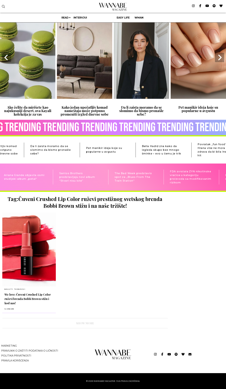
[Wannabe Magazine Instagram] (193, 6)
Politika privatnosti (16, 355)
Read (65, 17)
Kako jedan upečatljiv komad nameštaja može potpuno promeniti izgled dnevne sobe (85, 111)
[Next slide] (219, 57)
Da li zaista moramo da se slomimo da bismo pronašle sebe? (141, 111)
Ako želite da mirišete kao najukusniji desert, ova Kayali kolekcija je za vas (27, 111)
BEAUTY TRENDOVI (14, 289)
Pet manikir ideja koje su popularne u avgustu (198, 109)
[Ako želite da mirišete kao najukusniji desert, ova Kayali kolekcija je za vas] (27, 98)
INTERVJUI (80, 17)
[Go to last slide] (6, 57)
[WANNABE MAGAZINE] (113, 358)
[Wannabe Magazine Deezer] (221, 6)
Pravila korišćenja (15, 360)
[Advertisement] (193, 217)
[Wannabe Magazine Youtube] (207, 6)
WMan (139, 17)
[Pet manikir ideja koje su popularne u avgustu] (198, 98)
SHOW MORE (85, 323)
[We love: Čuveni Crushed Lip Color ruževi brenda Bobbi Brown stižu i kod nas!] (29, 249)
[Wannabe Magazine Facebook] (200, 6)
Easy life (123, 17)
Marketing (9, 345)
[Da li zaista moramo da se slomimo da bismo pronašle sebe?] (141, 98)
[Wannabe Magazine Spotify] (214, 6)
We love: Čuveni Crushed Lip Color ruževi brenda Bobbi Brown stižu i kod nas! (27, 299)
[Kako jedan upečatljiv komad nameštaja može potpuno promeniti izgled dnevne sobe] (84, 98)
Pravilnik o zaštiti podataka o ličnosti (29, 350)
